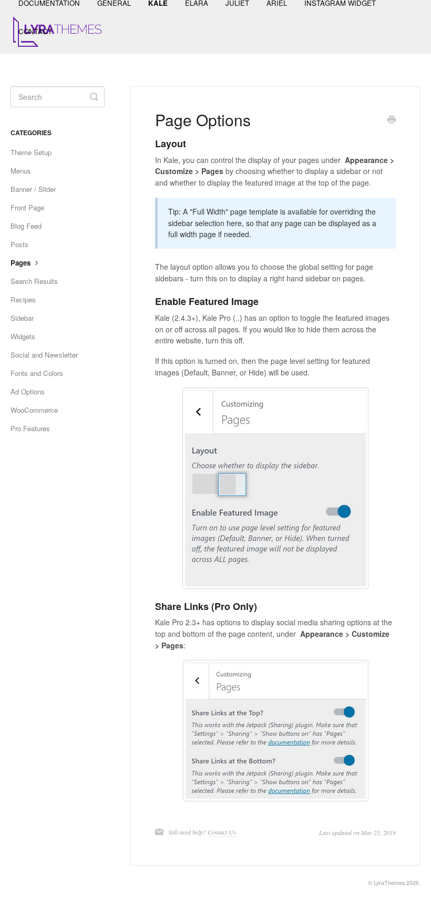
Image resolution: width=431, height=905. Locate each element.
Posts (19, 244)
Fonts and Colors (37, 373)
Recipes (23, 299)
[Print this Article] (391, 120)
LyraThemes (389, 883)
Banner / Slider (33, 189)
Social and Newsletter (44, 355)
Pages (22, 263)
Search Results (34, 281)
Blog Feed (26, 226)
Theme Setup (31, 152)
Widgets (23, 336)
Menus (21, 171)
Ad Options (28, 391)
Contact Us (222, 832)
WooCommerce (34, 410)
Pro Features (30, 428)
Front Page (27, 207)
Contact (35, 31)
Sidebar (22, 318)
